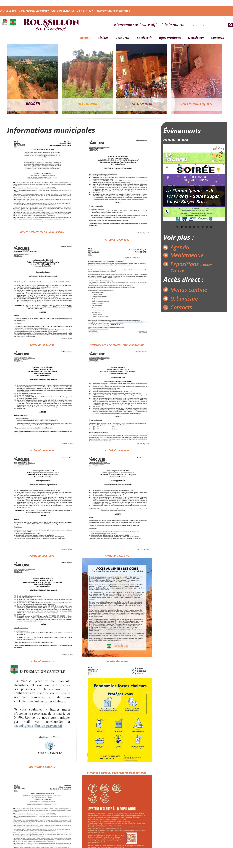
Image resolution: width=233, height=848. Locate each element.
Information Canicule (42, 767)
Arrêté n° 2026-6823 (42, 450)
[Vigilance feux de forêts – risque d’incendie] (117, 291)
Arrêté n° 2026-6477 (117, 556)
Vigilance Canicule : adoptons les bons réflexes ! (117, 772)
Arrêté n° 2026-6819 (42, 556)
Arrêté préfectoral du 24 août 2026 (42, 232)
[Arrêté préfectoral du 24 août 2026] (42, 181)
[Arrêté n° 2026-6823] (42, 396)
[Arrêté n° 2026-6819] (42, 502)
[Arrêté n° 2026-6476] (42, 607)
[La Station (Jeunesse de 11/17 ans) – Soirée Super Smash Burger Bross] (194, 182)
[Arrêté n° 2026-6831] (42, 291)
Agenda (179, 247)
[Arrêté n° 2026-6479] (117, 396)
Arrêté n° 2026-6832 (117, 239)
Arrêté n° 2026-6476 (42, 661)
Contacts (181, 307)
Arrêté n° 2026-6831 (42, 345)
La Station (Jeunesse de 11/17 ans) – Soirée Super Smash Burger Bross (192, 196)
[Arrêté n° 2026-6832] (117, 185)
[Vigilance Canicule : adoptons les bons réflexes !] (117, 716)
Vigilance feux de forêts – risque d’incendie (117, 345)
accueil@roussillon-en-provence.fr (113, 10)
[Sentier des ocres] (117, 607)
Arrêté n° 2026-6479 (117, 450)
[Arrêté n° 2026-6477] (117, 502)
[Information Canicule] (42, 713)
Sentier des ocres (117, 661)
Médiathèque (187, 255)
